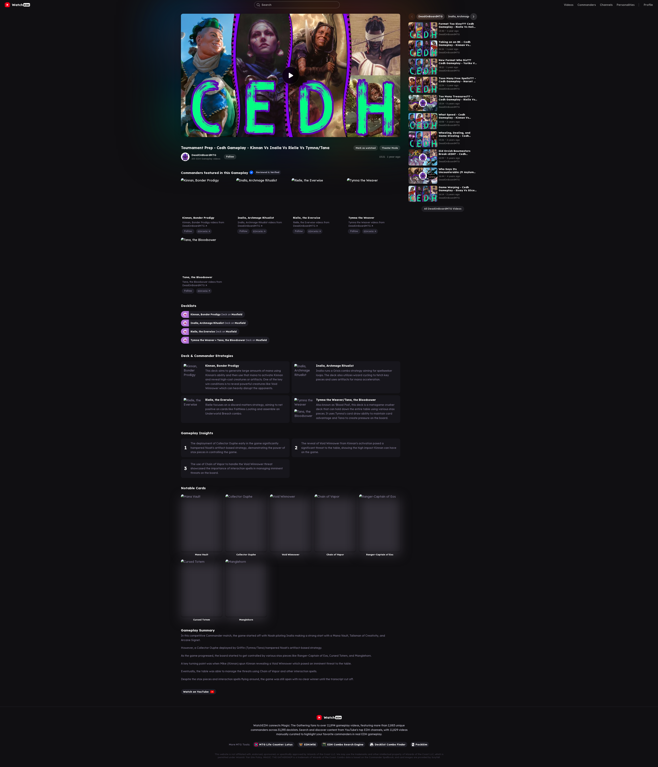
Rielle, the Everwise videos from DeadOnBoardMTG (311, 224)
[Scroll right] (472, 16)
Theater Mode (390, 148)
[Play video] (290, 75)
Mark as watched (366, 148)
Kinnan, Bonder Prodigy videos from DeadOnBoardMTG (203, 224)
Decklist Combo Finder (390, 744)
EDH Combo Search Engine (345, 744)
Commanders (586, 5)
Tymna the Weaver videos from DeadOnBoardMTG (366, 224)
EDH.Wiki (203, 231)
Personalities (626, 5)
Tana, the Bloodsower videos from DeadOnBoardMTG (202, 283)
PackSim (421, 744)
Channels (606, 5)
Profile (648, 5)
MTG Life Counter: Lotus (276, 744)
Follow (230, 156)
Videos (568, 5)
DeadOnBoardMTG (204, 155)
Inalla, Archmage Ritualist (464, 16)
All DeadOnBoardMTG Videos (442, 208)
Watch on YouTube (196, 691)
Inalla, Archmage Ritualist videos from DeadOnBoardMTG (260, 224)
